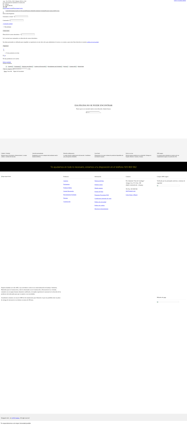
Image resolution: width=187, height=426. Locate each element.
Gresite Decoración (68, 191)
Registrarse (5, 45)
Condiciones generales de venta (103, 198)
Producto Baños (67, 188)
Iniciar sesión (6, 30)
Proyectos (57, 10)
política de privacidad (93, 42)
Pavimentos (12, 10)
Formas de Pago (99, 191)
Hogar (5, 71)
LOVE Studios (15, 418)
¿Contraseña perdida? (8, 23)
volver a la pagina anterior (180, 0)
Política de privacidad (100, 202)
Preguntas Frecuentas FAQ (102, 195)
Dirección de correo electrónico (12, 34)
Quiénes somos (99, 184)
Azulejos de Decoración (20, 10)
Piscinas (47, 10)
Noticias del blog (99, 181)
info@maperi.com (130, 191)
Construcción (52, 10)
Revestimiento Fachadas (39, 10)
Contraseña (6, 20)
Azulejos (7, 10)
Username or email (8, 16)
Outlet (81, 66)
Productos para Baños (27, 66)
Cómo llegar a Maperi (131, 195)
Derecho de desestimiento (101, 209)
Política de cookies (100, 205)
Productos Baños (30, 10)
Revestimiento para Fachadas (54, 66)
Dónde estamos (99, 188)
